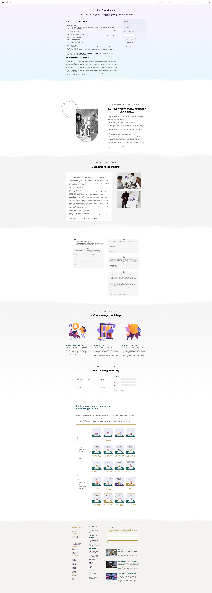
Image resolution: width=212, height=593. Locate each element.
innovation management (94, 557)
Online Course (81, 488)
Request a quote (129, 46)
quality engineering (93, 551)
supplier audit (75, 553)
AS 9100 (73, 559)
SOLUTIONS (177, 2)
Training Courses (80, 402)
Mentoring (80, 470)
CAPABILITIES (185, 2)
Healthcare (80, 447)
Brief (79, 460)
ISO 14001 (74, 562)
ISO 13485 (74, 560)
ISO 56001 (74, 571)
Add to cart (122, 390)
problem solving (93, 552)
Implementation (81, 462)
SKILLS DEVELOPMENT (160, 2)
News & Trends (75, 529)
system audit (75, 549)
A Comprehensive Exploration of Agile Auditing (128, 549)
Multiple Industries (82, 434)
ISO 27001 (74, 564)
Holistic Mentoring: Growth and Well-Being (127, 573)
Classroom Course (82, 482)
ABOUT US (203, 2)
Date (115, 379)
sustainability (92, 559)
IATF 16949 (74, 558)
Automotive (80, 443)
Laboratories (81, 432)
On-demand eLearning (82, 486)
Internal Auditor (81, 466)
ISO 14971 (74, 568)
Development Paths (76, 544)
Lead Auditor (81, 468)
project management (93, 556)
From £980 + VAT (129, 35)
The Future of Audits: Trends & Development (127, 561)
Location (116, 385)
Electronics (80, 445)
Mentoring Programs (77, 543)
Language (116, 382)
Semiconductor (81, 451)
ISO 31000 (74, 567)
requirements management (95, 550)
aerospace (91, 562)
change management (93, 555)
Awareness (80, 458)
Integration (80, 464)
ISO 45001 (74, 563)
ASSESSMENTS (170, 2)
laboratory (91, 567)
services (91, 566)
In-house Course (81, 484)
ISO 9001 (74, 556)
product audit (75, 552)
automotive (91, 563)
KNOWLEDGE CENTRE (194, 2)
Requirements (81, 472)
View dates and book (130, 39)
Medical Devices (81, 449)
